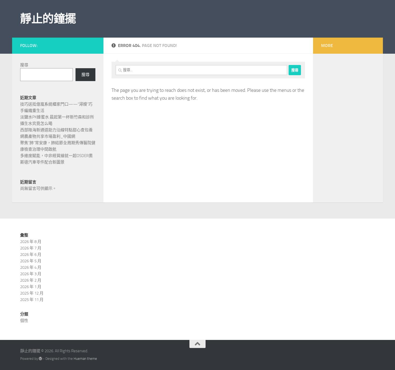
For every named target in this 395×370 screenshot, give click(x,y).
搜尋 (24, 65)
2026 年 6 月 (30, 254)
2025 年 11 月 (32, 299)
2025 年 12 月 (32, 293)
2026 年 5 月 (30, 261)
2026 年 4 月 (30, 267)
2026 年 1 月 (30, 286)
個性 (24, 320)
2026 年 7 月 (30, 248)
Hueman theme (85, 359)
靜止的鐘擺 (48, 19)
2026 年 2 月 (30, 280)
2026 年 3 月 (30, 273)
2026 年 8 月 (30, 241)
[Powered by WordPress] (40, 358)
